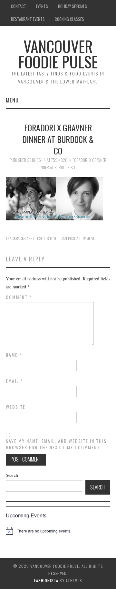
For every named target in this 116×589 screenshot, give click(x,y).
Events (42, 6)
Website (15, 407)
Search (12, 475)
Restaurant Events (28, 19)
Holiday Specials (72, 6)
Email (14, 381)
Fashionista (46, 580)
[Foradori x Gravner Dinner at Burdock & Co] (58, 198)
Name (14, 355)
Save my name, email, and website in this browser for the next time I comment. (56, 444)
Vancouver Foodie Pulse (58, 54)
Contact (18, 6)
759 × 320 (59, 160)
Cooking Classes (69, 19)
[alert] (44, 531)
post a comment (81, 238)
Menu (12, 100)
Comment (19, 297)
